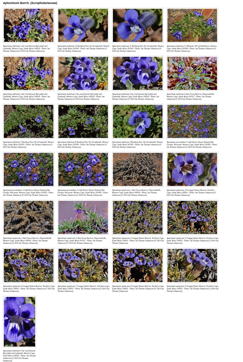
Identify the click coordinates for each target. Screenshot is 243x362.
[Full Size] (28, 42)
